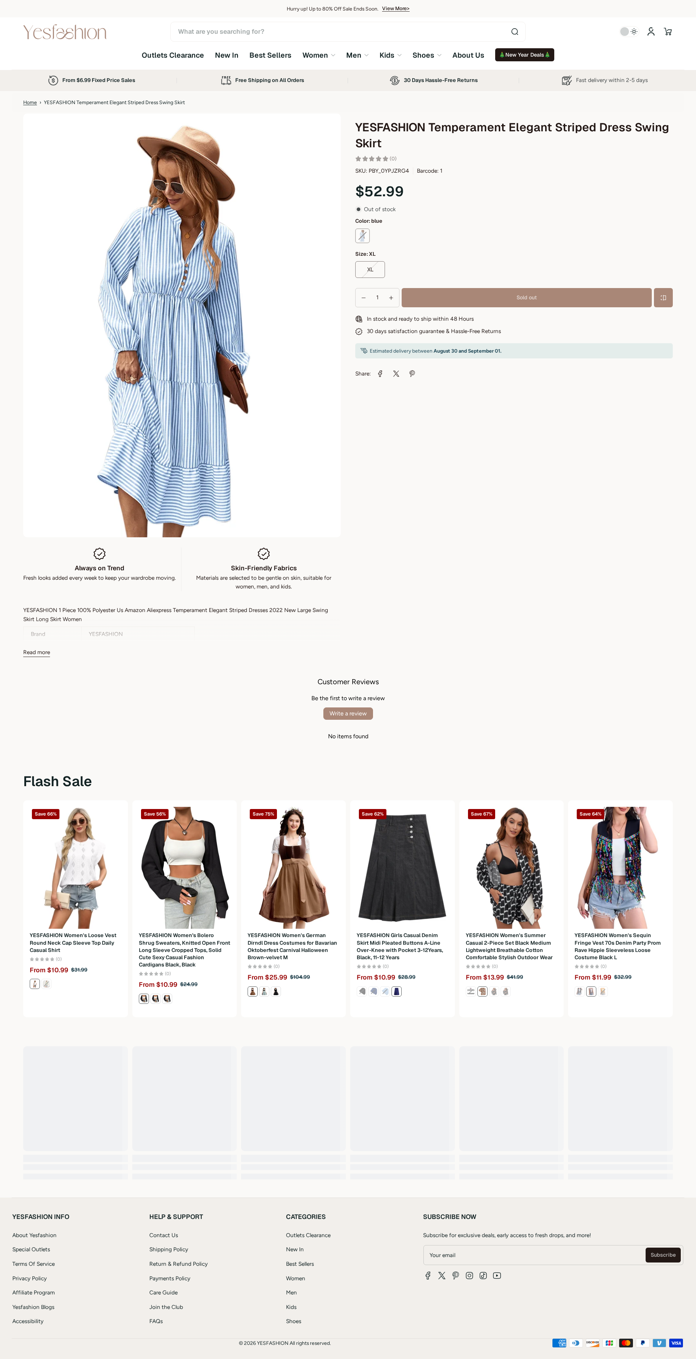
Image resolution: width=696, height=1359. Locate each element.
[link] (319, 55)
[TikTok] (483, 1275)
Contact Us (163, 1235)
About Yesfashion (34, 1235)
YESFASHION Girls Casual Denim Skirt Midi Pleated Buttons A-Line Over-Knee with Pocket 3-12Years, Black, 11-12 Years (400, 946)
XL (370, 269)
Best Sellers (300, 1263)
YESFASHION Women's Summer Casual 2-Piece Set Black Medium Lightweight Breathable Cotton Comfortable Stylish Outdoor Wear (509, 946)
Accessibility (28, 1321)
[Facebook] (428, 1275)
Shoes (293, 1321)
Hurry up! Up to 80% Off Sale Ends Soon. (332, 9)
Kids (291, 1306)
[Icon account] (651, 31)
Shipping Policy (168, 1249)
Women (295, 1278)
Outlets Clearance (308, 1235)
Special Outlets (31, 1249)
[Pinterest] (455, 1275)
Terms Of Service (33, 1263)
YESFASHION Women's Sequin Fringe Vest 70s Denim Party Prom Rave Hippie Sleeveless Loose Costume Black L (618, 946)
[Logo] (65, 31)
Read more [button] (36, 652)
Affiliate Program (33, 1292)
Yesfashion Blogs (33, 1306)
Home (30, 102)
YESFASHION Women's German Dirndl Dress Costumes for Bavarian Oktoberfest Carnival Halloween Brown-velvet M (292, 946)
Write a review (348, 713)
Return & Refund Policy (178, 1263)
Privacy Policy (29, 1278)
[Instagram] (469, 1275)
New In (295, 1249)
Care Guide (163, 1292)
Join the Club (166, 1306)
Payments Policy (169, 1278)
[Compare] (663, 297)
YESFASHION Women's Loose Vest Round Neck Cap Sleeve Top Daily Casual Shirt (73, 942)
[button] (668, 31)
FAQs (156, 1321)
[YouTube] (497, 1275)
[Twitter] (442, 1275)
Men (291, 1292)
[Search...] (515, 31)
